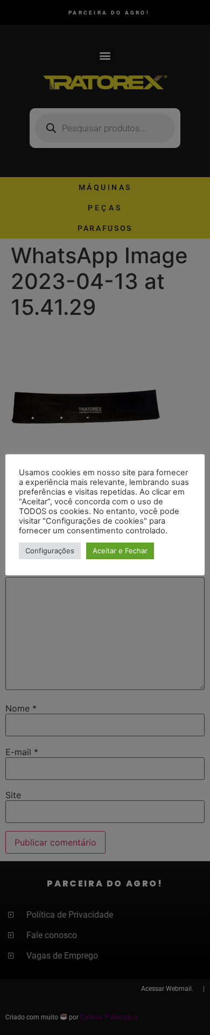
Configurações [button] (49, 550)
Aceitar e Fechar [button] (120, 550)
